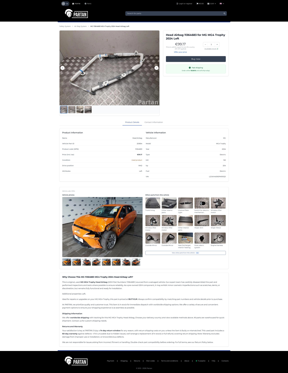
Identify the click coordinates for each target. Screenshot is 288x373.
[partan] (76, 360)
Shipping (124, 361)
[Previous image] (62, 68)
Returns (137, 361)
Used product (137, 160)
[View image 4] (88, 109)
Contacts (225, 361)
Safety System (65, 26)
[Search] (224, 13)
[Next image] (156, 68)
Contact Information (154, 122)
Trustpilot (201, 361)
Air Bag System (80, 26)
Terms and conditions (169, 361)
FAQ (213, 361)
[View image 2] (71, 109)
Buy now (195, 59)
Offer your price (180, 52)
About (186, 361)
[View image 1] (63, 109)
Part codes (150, 361)
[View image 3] (80, 109)
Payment (110, 361)
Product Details (132, 122)
